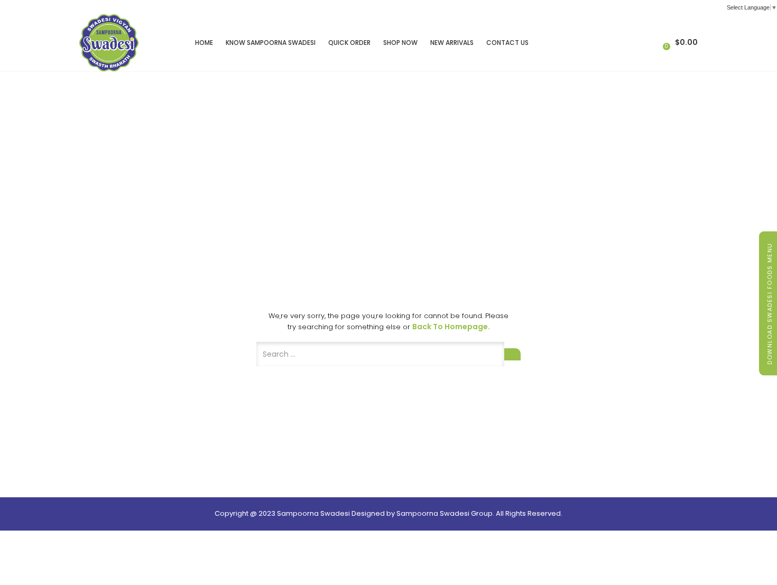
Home (204, 42)
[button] (681, 42)
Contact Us (507, 42)
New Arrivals (452, 42)
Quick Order (349, 42)
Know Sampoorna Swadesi (271, 42)
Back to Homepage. (451, 326)
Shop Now (400, 42)
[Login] (656, 42)
